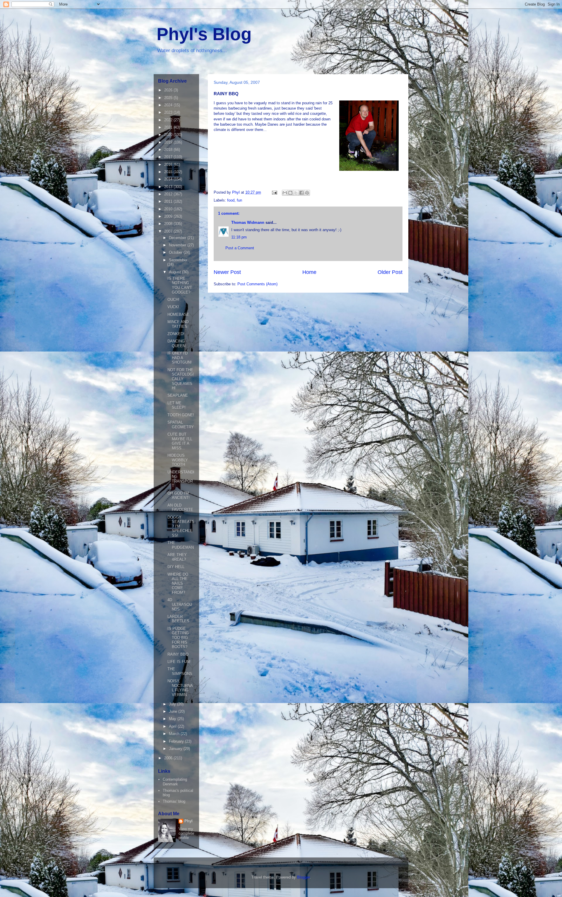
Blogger (303, 877)
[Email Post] (274, 192)
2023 (169, 112)
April (173, 726)
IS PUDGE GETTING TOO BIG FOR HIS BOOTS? (178, 637)
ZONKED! (175, 334)
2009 (169, 216)
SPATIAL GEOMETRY (180, 424)
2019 (169, 142)
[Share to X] (296, 193)
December (178, 238)
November (178, 245)
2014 (169, 179)
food (230, 200)
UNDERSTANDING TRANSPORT (180, 479)
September (178, 260)
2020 (169, 134)
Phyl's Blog (204, 34)
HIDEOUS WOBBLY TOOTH (177, 460)
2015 (169, 172)
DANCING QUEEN (176, 343)
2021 (169, 127)
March (175, 733)
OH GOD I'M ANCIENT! (178, 495)
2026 (169, 90)
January (176, 748)
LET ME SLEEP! (176, 405)
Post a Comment (239, 248)
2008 (169, 223)
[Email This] (285, 193)
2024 (169, 105)
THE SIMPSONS (179, 671)
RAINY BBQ (178, 654)
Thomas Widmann (247, 222)
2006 (169, 758)
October (176, 252)
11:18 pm (239, 237)
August (175, 272)
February (177, 741)
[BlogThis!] (290, 193)
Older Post (390, 272)
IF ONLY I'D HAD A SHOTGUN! (179, 357)
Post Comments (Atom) (257, 284)
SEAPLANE (177, 395)
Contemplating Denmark (175, 781)
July (173, 704)
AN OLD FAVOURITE (180, 507)
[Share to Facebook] (301, 193)
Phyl (188, 821)
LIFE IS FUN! (179, 661)
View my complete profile (186, 833)
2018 (169, 149)
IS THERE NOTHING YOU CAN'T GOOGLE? (179, 285)
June (173, 711)
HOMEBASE (178, 314)
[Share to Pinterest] (307, 193)
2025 (169, 98)
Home (309, 272)
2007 (169, 231)
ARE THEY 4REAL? (177, 557)
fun (239, 200)
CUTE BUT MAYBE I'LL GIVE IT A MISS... (179, 441)
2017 (169, 157)
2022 (169, 120)
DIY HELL (175, 567)
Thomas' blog (174, 801)
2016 (169, 164)
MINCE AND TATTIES (178, 324)
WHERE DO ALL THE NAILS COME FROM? (177, 583)
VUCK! (173, 307)
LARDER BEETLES (178, 618)
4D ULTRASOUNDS (179, 604)
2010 (169, 209)
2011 (169, 201)
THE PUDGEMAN (180, 545)
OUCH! (173, 299)
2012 (169, 194)
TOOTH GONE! (180, 415)
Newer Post (227, 272)
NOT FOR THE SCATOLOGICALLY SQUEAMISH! (180, 379)
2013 (169, 187)
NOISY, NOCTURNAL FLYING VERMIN (180, 688)
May (173, 719)
